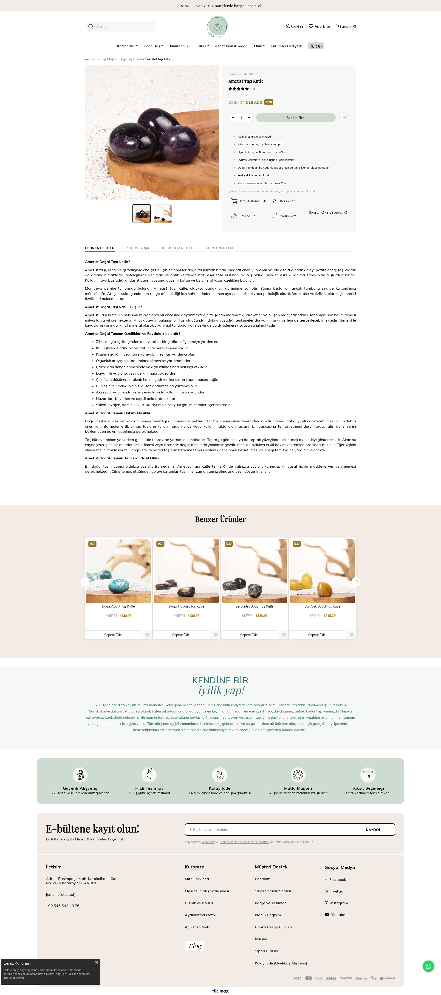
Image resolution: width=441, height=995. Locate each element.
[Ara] (90, 26)
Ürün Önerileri (219, 248)
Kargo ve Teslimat (270, 902)
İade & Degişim (268, 914)
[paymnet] (344, 978)
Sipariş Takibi (266, 950)
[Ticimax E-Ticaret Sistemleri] (220, 991)
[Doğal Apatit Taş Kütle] (118, 571)
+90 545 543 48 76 (62, 905)
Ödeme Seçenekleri (177, 248)
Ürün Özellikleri (100, 248)
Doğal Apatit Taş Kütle (118, 606)
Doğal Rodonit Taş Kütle (186, 606)
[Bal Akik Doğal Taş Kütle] (322, 571)
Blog (194, 945)
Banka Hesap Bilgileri (273, 926)
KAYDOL (373, 829)
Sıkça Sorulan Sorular (273, 890)
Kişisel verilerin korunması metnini (244, 842)
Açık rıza (208, 842)
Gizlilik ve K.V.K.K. (200, 902)
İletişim (261, 938)
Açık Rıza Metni (198, 926)
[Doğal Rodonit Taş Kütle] (186, 571)
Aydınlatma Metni (200, 914)
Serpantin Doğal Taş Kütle (254, 606)
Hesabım (262, 878)
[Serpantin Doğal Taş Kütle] (254, 571)
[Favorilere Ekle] (344, 117)
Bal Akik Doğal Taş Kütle (322, 606)
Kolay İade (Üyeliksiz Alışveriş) (281, 963)
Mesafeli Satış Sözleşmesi (207, 890)
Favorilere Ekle (147, 634)
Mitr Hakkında (197, 878)
